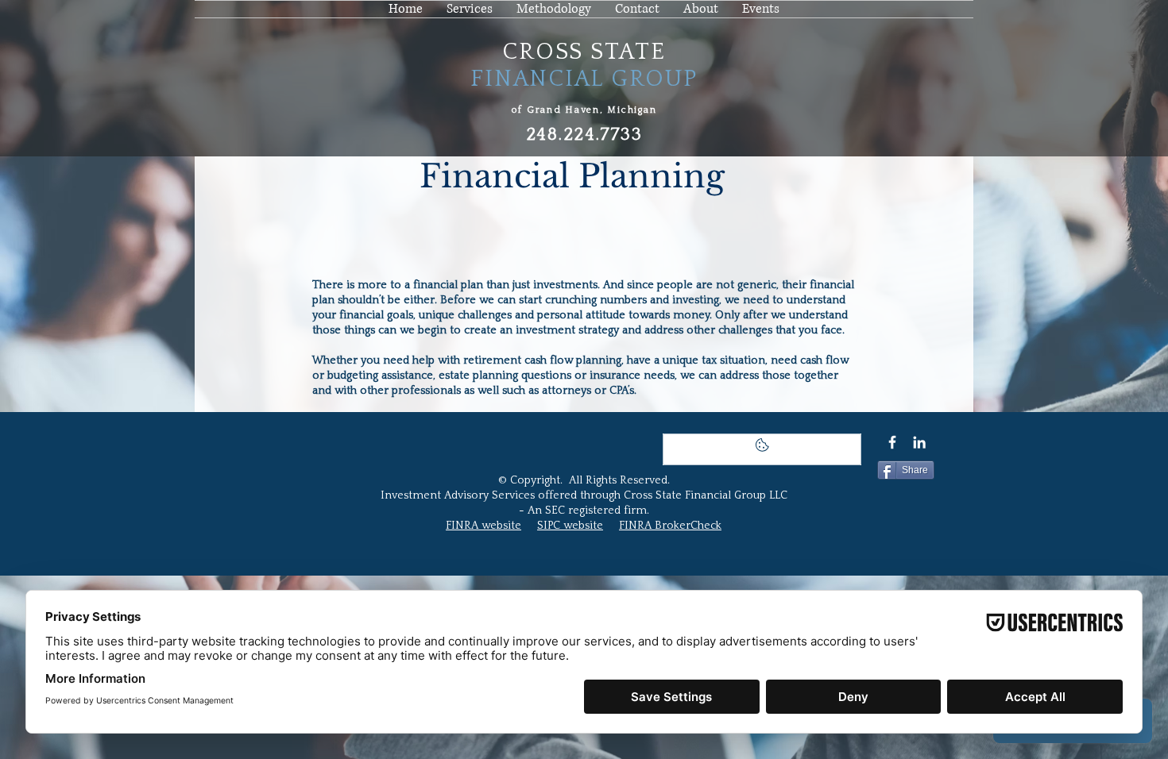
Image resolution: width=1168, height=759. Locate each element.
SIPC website (570, 525)
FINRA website (483, 525)
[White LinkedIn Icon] (919, 442)
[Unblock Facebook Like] (762, 449)
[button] (700, 9)
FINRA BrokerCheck (670, 525)
